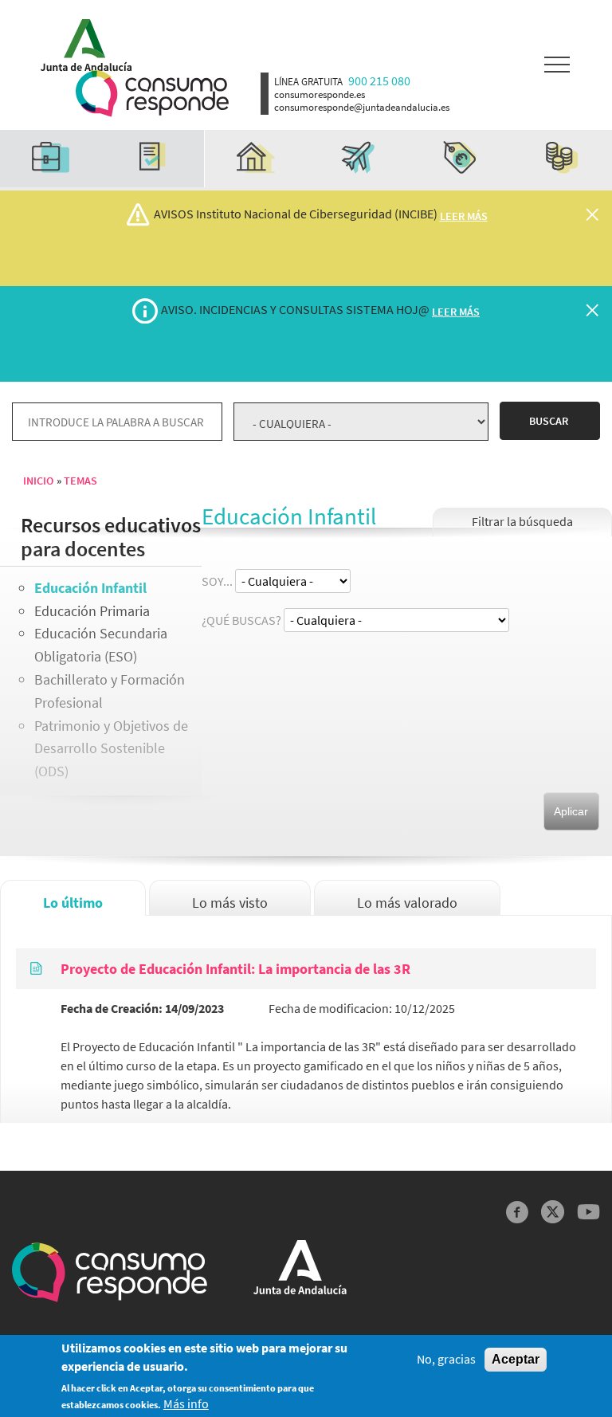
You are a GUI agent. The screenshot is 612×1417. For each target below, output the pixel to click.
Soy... (217, 581)
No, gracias (446, 1359)
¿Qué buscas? (241, 620)
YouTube (588, 1211)
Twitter (552, 1211)
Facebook (517, 1211)
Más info (186, 1403)
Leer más (464, 216)
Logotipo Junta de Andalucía (81, 41)
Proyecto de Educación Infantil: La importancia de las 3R (235, 969)
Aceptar (515, 1359)
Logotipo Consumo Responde (152, 93)
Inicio (38, 480)
